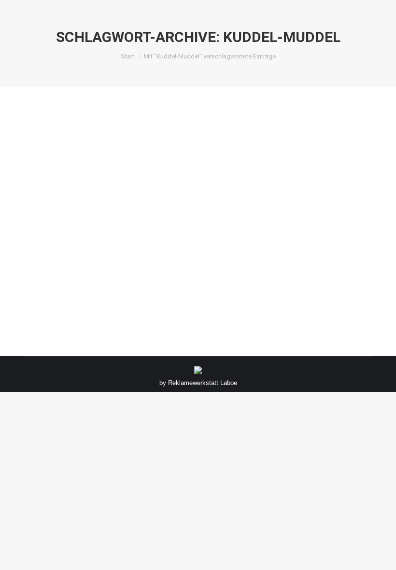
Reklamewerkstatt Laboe (202, 382)
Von (80, 268)
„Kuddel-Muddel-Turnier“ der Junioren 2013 (136, 252)
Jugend (46, 268)
